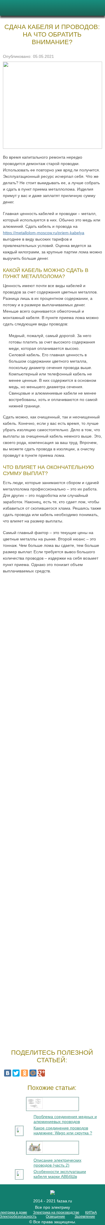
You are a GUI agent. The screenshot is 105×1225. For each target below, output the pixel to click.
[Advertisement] (52, 810)
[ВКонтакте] (7, 1073)
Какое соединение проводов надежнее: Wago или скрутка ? (63, 1130)
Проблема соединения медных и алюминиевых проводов (65, 1119)
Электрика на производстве (56, 1212)
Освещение (55, 1217)
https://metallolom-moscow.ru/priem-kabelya (43, 232)
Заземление (85, 1217)
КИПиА (91, 1212)
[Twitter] (16, 1073)
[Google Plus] (41, 1073)
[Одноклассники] (24, 1073)
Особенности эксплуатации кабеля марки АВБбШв (60, 1174)
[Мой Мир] (32, 1073)
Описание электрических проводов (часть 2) (57, 1162)
